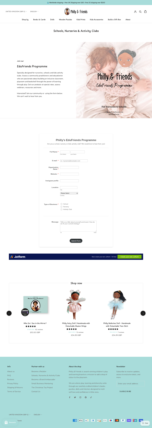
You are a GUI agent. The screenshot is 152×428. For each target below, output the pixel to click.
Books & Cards (39, 19)
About (128, 19)
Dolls (52, 19)
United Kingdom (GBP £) (15, 11)
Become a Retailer (38, 371)
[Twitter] (75, 397)
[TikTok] (91, 397)
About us (11, 371)
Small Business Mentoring (42, 383)
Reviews (10, 379)
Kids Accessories (96, 19)
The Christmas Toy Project (42, 387)
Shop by (25, 19)
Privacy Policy (12, 383)
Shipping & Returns (15, 387)
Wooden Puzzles (65, 19)
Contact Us (35, 391)
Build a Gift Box (114, 19)
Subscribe (125, 391)
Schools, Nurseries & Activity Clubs (45, 375)
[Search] (140, 11)
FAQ (9, 375)
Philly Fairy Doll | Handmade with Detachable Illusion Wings (76, 324)
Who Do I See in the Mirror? (35, 323)
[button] (31, 326)
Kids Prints (81, 19)
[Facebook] (70, 397)
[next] (142, 313)
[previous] (8, 313)
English (33, 11)
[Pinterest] (86, 397)
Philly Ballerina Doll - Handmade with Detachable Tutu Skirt (117, 324)
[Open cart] (145, 11)
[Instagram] (80, 397)
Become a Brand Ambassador (43, 379)
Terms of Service (14, 391)
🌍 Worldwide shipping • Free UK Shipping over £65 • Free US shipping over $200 (76, 2)
